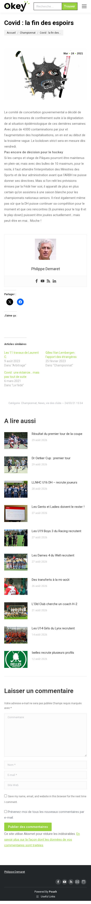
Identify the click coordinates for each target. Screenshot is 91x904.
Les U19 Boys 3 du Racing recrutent (56, 531)
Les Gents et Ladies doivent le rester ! (58, 507)
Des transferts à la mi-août (50, 580)
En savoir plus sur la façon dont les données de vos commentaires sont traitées (42, 839)
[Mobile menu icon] (84, 6)
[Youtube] (42, 281)
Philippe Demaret (14, 871)
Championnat (29, 403)
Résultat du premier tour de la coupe (57, 434)
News (41, 403)
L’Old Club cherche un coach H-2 (54, 604)
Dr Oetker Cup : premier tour (51, 458)
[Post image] (16, 440)
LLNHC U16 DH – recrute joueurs (54, 482)
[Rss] (48, 281)
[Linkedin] (54, 281)
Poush (53, 891)
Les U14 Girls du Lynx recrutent (53, 628)
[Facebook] (37, 281)
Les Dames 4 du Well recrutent (53, 555)
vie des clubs (53, 403)
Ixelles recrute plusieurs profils (53, 653)
